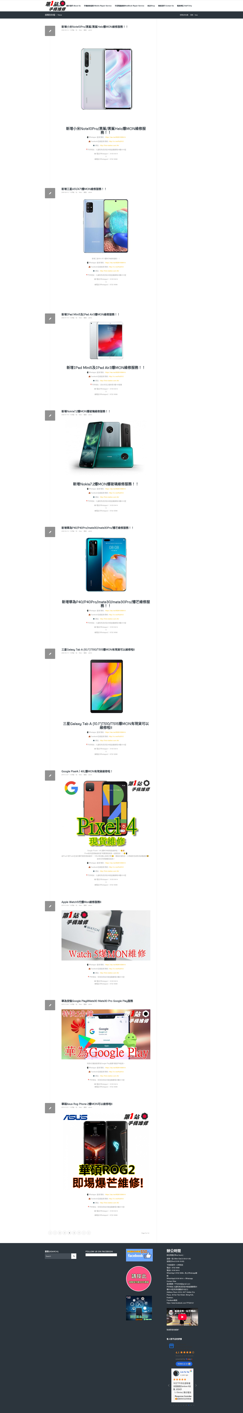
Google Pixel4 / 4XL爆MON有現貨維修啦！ (87, 771)
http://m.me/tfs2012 (116, 141)
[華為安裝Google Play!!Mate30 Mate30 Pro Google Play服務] (50, 1005)
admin (90, 30)
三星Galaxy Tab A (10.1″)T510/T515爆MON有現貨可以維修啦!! (98, 649)
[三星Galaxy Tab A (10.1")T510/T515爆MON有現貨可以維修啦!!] (50, 654)
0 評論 (72, 30)
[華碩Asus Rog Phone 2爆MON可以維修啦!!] (50, 1108)
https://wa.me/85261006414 (115, 137)
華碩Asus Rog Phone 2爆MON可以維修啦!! (87, 1104)
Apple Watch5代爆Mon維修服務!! (81, 902)
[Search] (47, 16)
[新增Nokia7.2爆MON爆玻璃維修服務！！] (50, 415)
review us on (183, 1363)
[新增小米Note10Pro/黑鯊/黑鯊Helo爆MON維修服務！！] (50, 31)
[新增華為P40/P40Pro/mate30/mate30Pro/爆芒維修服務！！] (50, 532)
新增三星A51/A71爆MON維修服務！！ (84, 189)
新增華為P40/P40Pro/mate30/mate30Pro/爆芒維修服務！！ (98, 527)
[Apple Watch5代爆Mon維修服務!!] (50, 906)
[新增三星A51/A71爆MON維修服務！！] (50, 193)
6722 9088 (179, 1273)
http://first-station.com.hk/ (109, 145)
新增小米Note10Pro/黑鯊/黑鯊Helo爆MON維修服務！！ (95, 26)
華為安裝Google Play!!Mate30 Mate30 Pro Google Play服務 (97, 1001)
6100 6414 (180, 1278)
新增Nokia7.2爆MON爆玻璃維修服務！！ (86, 411)
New (80, 30)
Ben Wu (183, 1372)
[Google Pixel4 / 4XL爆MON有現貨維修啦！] (50, 775)
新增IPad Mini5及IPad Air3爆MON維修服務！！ (91, 314)
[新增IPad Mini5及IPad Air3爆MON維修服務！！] (50, 318)
